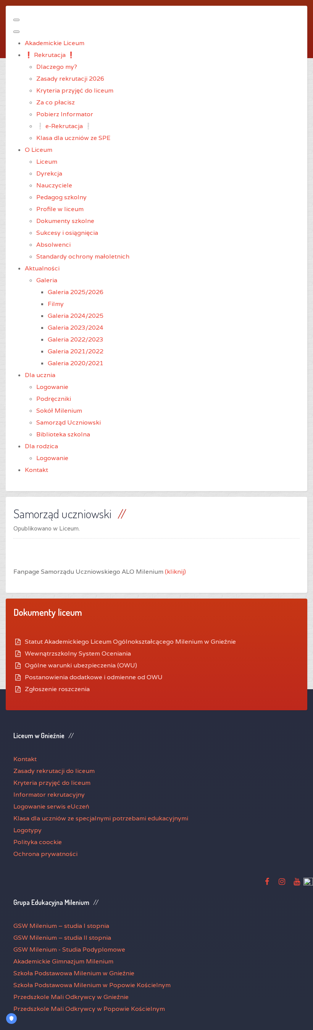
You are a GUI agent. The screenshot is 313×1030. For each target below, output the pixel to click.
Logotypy (27, 830)
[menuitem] (54, 43)
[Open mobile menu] (16, 20)
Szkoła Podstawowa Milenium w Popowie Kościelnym (92, 985)
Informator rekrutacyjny (49, 795)
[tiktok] (308, 882)
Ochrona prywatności (45, 854)
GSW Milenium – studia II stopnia (62, 938)
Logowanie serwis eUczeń (51, 806)
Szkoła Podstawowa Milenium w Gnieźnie (73, 973)
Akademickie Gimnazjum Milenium (63, 961)
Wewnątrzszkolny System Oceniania (78, 653)
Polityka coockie (37, 842)
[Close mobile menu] (16, 32)
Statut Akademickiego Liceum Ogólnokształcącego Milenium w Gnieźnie (130, 642)
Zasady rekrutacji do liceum (54, 771)
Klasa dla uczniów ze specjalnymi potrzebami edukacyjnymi (100, 818)
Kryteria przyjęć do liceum (51, 783)
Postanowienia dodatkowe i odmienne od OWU (94, 677)
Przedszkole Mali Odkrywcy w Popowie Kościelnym (89, 1009)
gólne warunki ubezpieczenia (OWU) (83, 665)
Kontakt (25, 759)
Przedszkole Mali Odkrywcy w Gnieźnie (71, 997)
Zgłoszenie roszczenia (57, 689)
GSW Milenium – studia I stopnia (61, 926)
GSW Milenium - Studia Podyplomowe (69, 949)
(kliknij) (175, 572)
